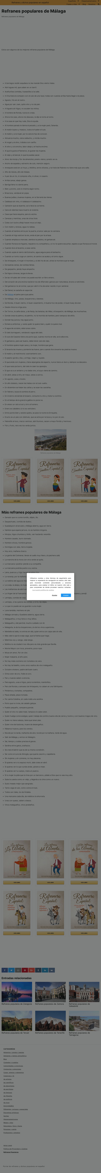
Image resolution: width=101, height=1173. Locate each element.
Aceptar (66, 595)
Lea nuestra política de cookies (43, 590)
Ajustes (54, 595)
